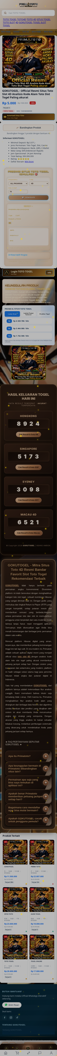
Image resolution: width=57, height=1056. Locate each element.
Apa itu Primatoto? (19, 756)
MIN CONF (12, 188)
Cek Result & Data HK (28, 435)
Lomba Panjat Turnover (28, 314)
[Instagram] (11, 1017)
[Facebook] (4, 1017)
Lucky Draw (12, 314)
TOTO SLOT (9, 22)
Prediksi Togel (45, 314)
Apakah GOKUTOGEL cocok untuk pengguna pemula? (25, 820)
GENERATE (28, 198)
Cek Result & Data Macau (28, 533)
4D (16, 22)
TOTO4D (21, 19)
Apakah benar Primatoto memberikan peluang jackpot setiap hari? (25, 797)
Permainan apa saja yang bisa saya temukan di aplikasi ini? (23, 783)
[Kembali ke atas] (52, 1038)
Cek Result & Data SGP (28, 467)
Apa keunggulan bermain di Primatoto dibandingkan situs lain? (24, 769)
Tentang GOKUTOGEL (12, 1030)
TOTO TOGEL (10, 19)
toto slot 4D (24, 657)
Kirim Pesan (14, 1005)
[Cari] (5, 13)
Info (49, 273)
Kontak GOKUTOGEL (11, 1034)
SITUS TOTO (48, 32)
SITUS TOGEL (43, 19)
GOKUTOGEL (26, 22)
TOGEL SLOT (39, 22)
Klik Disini (29, 162)
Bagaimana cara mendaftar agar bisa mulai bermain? (24, 809)
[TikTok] (17, 1017)
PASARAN (12, 180)
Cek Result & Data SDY (28, 500)
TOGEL (6, 25)
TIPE (31, 180)
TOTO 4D (31, 19)
